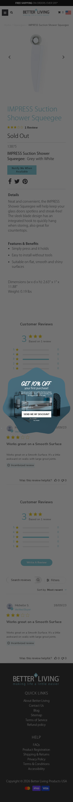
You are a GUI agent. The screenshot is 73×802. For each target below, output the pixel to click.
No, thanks (36, 420)
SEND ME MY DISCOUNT (36, 414)
